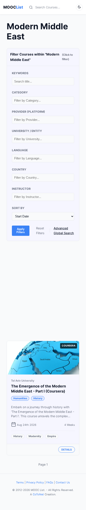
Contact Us (63, 482)
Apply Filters (20, 230)
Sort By (18, 208)
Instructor (21, 188)
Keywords (20, 73)
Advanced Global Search (64, 230)
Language (20, 150)
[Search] (31, 7)
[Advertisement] (43, 291)
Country (19, 169)
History (37, 398)
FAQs (49, 482)
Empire (51, 436)
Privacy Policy (35, 482)
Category (20, 92)
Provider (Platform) (28, 111)
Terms (20, 482)
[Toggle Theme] (79, 7)
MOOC (13, 7)
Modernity (35, 436)
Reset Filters (40, 230)
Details (66, 449)
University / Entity (27, 131)
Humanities (20, 398)
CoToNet (38, 494)
